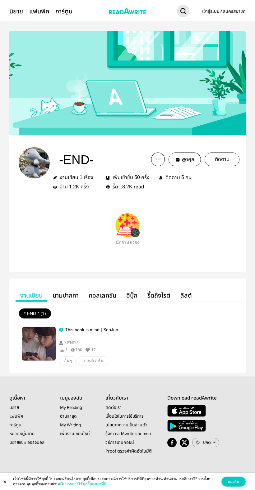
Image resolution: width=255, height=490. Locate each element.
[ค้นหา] (183, 12)
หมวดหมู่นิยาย (22, 433)
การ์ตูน (63, 11)
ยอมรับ (233, 481)
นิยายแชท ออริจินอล (26, 442)
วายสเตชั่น (93, 360)
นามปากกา (66, 295)
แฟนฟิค (39, 11)
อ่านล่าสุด (68, 416)
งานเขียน (31, 295)
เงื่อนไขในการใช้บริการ (124, 416)
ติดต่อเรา (113, 407)
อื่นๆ (68, 360)
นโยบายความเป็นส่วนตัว (126, 425)
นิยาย (16, 11)
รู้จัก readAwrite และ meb (128, 433)
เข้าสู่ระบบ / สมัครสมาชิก (224, 11)
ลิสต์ (186, 295)
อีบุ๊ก (131, 295)
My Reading (71, 407)
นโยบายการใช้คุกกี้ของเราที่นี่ (82, 484)
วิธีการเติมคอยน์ (119, 442)
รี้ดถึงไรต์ (158, 295)
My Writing (70, 425)
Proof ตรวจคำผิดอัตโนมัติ (128, 451)
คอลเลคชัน (102, 295)
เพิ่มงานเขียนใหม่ (75, 433)
